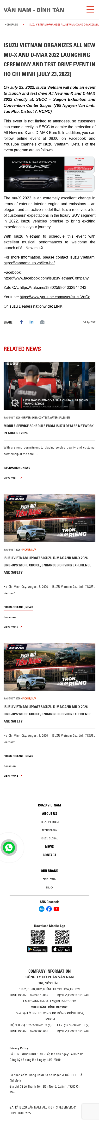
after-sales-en (60, 417)
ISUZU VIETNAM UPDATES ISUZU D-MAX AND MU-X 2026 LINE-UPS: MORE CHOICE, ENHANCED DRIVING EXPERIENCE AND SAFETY (47, 565)
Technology (49, 830)
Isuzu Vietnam (49, 805)
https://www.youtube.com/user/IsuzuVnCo (55, 297)
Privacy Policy (19, 1048)
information (12, 467)
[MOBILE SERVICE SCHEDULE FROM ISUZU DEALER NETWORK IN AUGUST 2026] (49, 386)
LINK (58, 306)
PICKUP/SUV (29, 549)
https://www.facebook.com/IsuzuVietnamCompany (46, 278)
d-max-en (10, 617)
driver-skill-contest (35, 417)
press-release (13, 607)
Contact (49, 855)
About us (49, 813)
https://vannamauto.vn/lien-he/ (29, 263)
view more (11, 478)
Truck (49, 887)
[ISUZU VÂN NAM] (42, 9)
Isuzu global (49, 838)
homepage (11, 24)
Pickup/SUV (49, 879)
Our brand (49, 871)
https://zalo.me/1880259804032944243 (53, 287)
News (26, 467)
